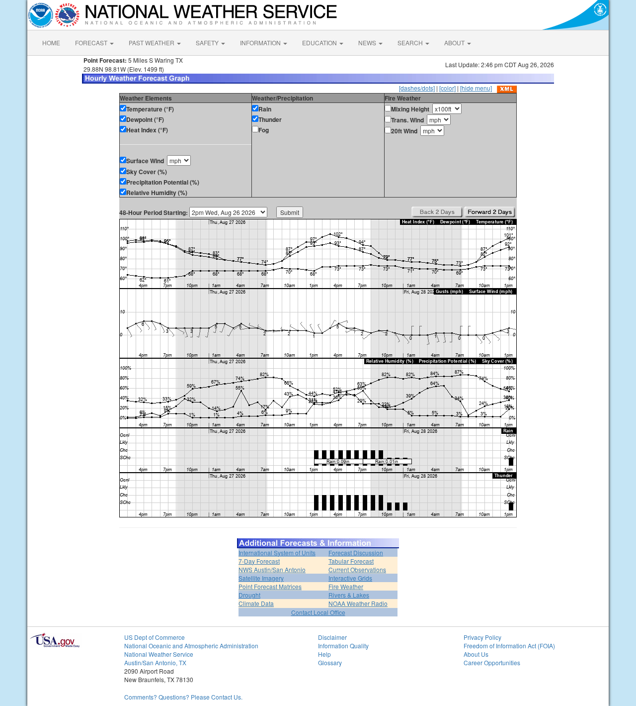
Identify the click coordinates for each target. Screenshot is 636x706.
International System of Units (277, 552)
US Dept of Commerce (154, 637)
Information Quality (343, 645)
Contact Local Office (318, 612)
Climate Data (256, 603)
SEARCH (411, 42)
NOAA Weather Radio (358, 603)
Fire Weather (345, 586)
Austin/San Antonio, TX (155, 662)
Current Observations (357, 569)
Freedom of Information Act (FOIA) (509, 645)
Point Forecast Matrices (270, 586)
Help (324, 654)
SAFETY (208, 42)
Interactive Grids (350, 578)
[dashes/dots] (417, 88)
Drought (249, 595)
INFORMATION (261, 42)
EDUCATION (320, 42)
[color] (447, 88)
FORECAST (92, 42)
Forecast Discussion (355, 552)
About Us (476, 654)
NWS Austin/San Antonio (272, 569)
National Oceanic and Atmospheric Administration (191, 645)
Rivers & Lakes (348, 595)
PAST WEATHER (152, 42)
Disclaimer (332, 637)
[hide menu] (476, 88)
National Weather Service (158, 654)
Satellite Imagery (261, 578)
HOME (51, 42)
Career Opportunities (492, 662)
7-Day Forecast (259, 561)
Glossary (330, 662)
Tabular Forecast (351, 561)
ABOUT (455, 42)
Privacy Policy (482, 637)
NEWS (368, 42)
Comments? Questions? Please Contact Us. (183, 697)
